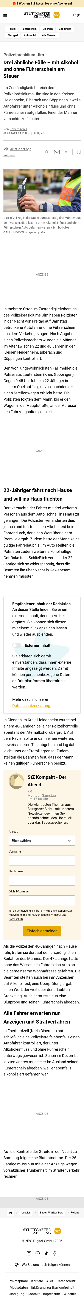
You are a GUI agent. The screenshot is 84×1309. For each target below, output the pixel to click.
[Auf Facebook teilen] (46, 152)
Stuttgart (13, 35)
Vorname (15, 851)
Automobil (30, 35)
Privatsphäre (18, 1281)
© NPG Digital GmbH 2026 (42, 1241)
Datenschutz (66, 1281)
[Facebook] (54, 1253)
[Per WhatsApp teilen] (66, 152)
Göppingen (65, 28)
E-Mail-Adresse (18, 891)
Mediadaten (19, 1287)
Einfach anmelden (42, 931)
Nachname (16, 871)
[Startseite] (10, 1213)
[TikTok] (46, 1253)
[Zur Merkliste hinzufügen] (78, 152)
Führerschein (29, 28)
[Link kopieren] (38, 152)
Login (77, 15)
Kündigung (16, 1294)
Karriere (37, 1281)
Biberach (48, 28)
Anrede (13, 831)
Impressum (51, 1294)
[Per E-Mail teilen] (57, 152)
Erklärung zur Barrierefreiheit (52, 1287)
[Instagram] (29, 1253)
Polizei (12, 28)
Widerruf (70, 1294)
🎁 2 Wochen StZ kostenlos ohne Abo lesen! (42, 3)
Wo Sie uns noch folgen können (46, 1265)
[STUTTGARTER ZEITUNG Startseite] (42, 15)
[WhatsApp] (37, 1253)
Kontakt (34, 1294)
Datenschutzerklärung (31, 705)
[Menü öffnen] (5, 15)
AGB (49, 1281)
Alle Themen (49, 35)
